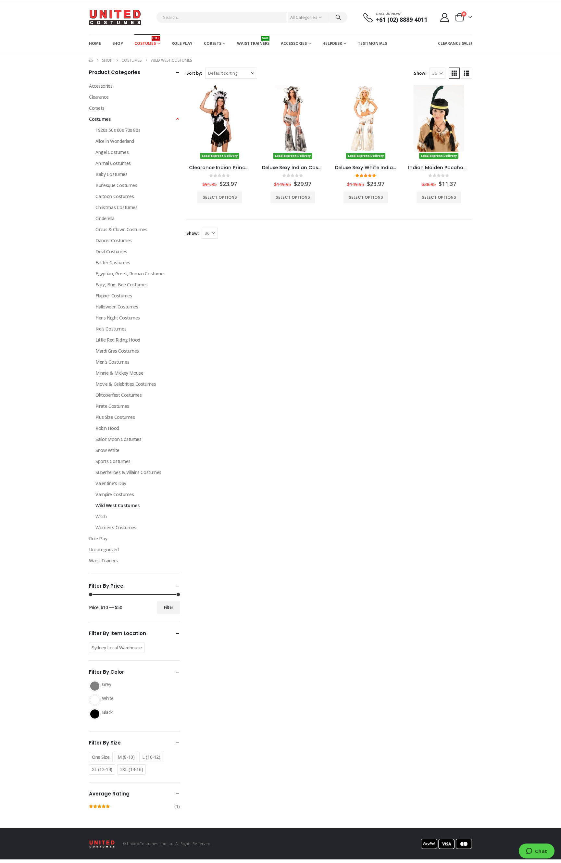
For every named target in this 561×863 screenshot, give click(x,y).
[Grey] (94, 686)
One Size (101, 757)
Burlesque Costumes (116, 185)
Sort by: (194, 73)
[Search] (338, 17)
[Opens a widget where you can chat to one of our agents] (536, 852)
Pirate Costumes (112, 406)
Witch (101, 516)
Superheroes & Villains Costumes (128, 472)
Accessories (294, 43)
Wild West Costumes (117, 505)
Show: (420, 73)
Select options (220, 197)
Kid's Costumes (110, 329)
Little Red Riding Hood (117, 340)
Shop (117, 43)
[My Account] (445, 17)
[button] (454, 73)
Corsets (212, 43)
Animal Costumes (113, 163)
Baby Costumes (111, 174)
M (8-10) (126, 757)
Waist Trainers (253, 41)
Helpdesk (332, 43)
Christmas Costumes (116, 207)
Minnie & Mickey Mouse (119, 373)
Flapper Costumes (113, 296)
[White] (94, 700)
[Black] (94, 714)
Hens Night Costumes (117, 318)
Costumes (146, 41)
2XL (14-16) (131, 769)
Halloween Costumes (116, 307)
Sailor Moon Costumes (118, 439)
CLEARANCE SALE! (455, 43)
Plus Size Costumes (115, 417)
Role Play (182, 43)
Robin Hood (107, 428)
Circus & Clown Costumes (121, 229)
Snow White (107, 450)
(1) (134, 807)
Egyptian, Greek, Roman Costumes (130, 273)
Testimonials (372, 43)
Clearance (98, 97)
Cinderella (105, 218)
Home (95, 43)
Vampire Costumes (114, 494)
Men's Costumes (112, 362)
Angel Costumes (112, 152)
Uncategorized (104, 549)
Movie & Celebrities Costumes (125, 384)
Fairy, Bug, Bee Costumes (121, 284)
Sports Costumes (113, 461)
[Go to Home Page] (91, 60)
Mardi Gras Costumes (117, 351)
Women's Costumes (115, 527)
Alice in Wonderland (114, 141)
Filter (168, 607)
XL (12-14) (102, 769)
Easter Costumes (112, 262)
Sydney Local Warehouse (117, 647)
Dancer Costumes (113, 240)
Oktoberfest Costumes (118, 395)
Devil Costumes (111, 251)
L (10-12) (151, 757)
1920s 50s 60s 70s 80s (117, 130)
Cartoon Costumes (114, 196)
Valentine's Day (110, 483)
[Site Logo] (115, 17)
